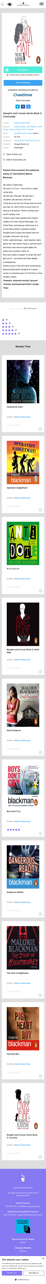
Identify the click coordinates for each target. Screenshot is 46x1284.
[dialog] (23, 1270)
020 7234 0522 (10, 1215)
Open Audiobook (23, 83)
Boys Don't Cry (13, 811)
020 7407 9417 (11, 1206)
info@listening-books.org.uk (29, 1206)
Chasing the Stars (15, 407)
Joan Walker (31, 127)
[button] (41, 4)
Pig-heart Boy (13, 1054)
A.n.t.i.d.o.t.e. (13, 569)
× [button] (43, 1259)
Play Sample (23, 70)
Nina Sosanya (27, 129)
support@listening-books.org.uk (30, 1215)
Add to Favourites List (15, 160)
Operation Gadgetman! (17, 488)
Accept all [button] (12, 1273)
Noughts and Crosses (23, 133)
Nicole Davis (15, 129)
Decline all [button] (34, 1273)
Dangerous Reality (15, 892)
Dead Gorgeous (14, 730)
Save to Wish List (13, 154)
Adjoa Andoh (19, 127)
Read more (22, 1269)
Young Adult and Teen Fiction (27, 140)
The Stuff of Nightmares (18, 973)
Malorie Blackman (22, 123)
